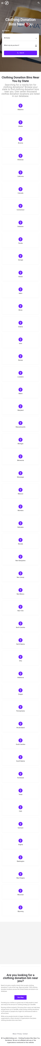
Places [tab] (6, 31)
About (15, 1034)
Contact (25, 1034)
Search (21, 53)
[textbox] (20, 38)
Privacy (19, 1034)
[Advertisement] (20, 943)
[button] (20, 997)
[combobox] (20, 38)
